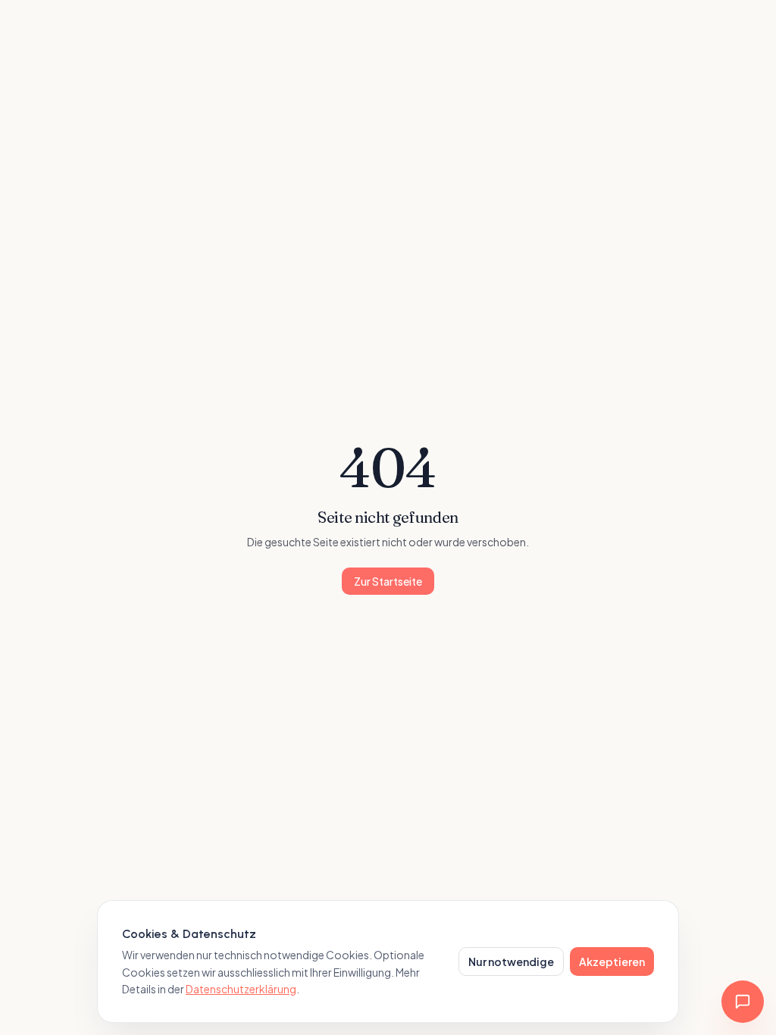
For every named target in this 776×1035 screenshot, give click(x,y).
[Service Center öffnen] (742, 1001)
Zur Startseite (388, 581)
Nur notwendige (511, 961)
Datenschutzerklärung (241, 989)
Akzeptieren (612, 961)
